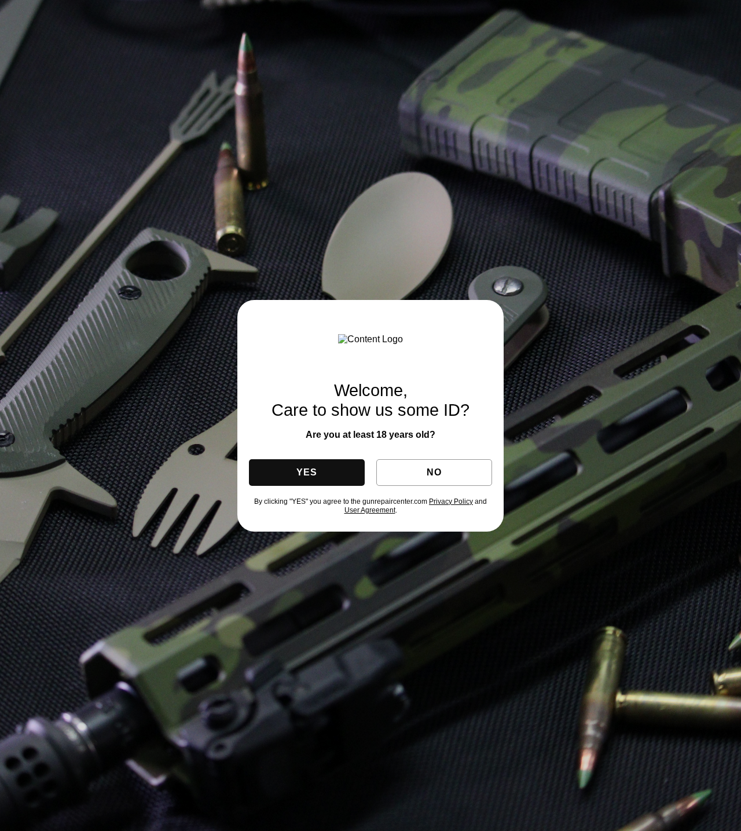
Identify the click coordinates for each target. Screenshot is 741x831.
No (434, 472)
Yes (306, 472)
